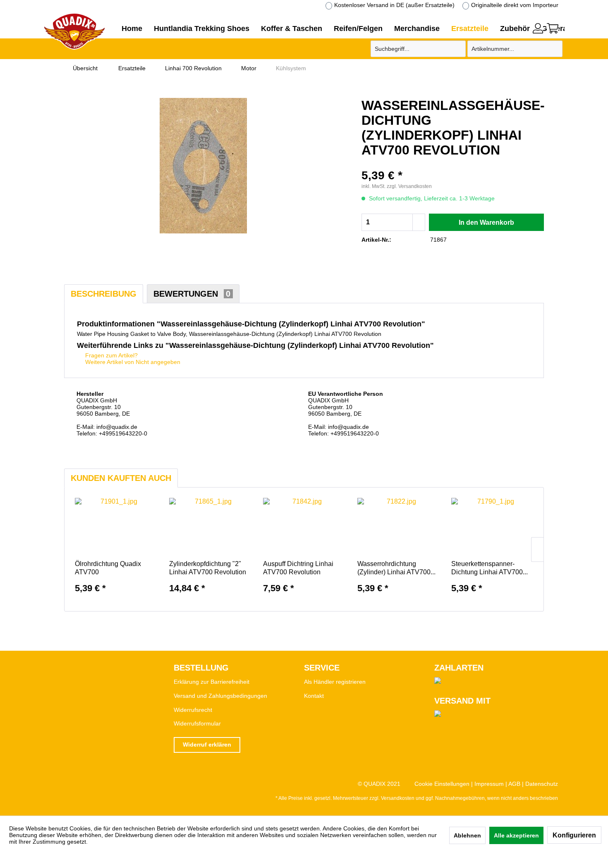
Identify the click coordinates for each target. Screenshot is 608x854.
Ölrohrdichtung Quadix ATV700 (108, 568)
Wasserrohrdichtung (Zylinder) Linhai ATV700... (396, 568)
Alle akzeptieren (516, 835)
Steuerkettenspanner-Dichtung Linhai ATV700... (489, 568)
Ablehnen (467, 835)
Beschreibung (103, 293)
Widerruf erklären (207, 744)
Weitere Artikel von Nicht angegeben (132, 362)
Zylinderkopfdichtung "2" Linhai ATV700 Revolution (207, 568)
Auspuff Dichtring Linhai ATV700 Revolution (298, 568)
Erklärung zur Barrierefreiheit (211, 681)
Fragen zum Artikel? (111, 355)
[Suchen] (458, 48)
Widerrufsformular (197, 723)
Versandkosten (397, 798)
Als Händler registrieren (335, 681)
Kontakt (314, 695)
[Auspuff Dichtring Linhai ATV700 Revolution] (304, 527)
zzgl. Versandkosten (409, 186)
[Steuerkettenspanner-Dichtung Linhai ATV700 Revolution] (492, 527)
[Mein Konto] (538, 28)
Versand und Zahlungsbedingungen (220, 695)
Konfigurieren (574, 835)
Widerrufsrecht (193, 710)
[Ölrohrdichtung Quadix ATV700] (116, 527)
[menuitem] (538, 27)
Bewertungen (191, 293)
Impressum (489, 783)
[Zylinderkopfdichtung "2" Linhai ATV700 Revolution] (210, 527)
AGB (514, 783)
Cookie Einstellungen (441, 783)
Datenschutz (541, 783)
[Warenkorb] (552, 28)
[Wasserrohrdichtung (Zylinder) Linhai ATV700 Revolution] (398, 527)
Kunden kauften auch (121, 478)
